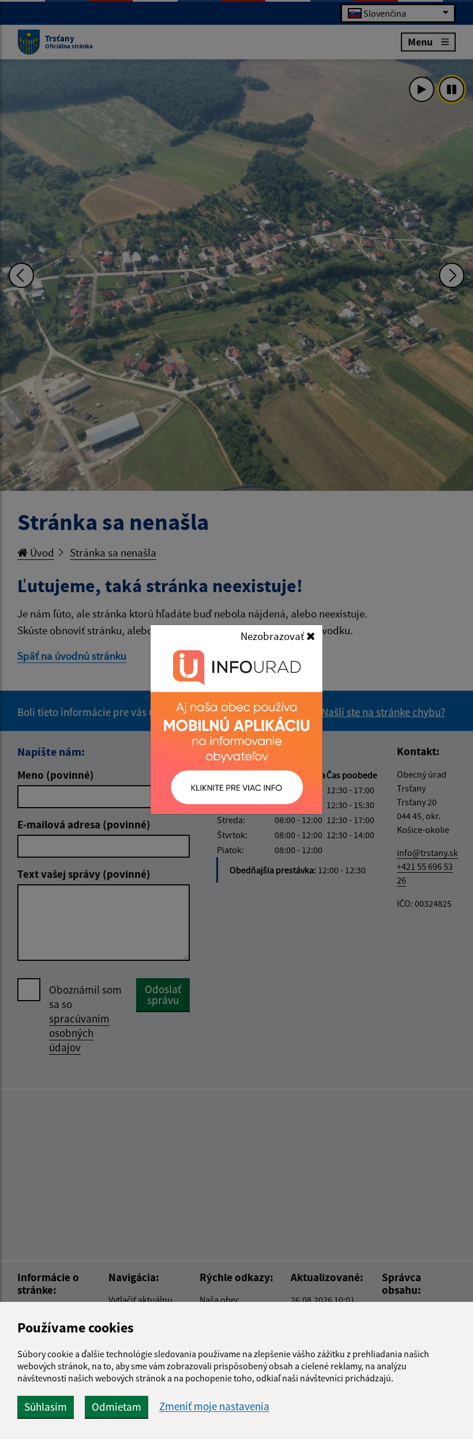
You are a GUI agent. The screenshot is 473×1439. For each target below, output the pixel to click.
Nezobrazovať (273, 636)
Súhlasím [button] (45, 1407)
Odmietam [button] (116, 1407)
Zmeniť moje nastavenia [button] (214, 1406)
